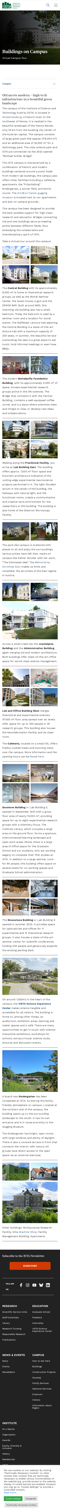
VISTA (5, 1465)
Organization (9, 1434)
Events (5, 1366)
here (41, 756)
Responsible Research (13, 1334)
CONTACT (7, 1496)
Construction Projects (44, 1372)
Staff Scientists (10, 1317)
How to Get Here (41, 1361)
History (6, 1454)
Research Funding (11, 1328)
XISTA (5, 1470)
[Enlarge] (53, 961)
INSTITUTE (9, 1423)
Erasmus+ (37, 1394)
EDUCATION (40, 1306)
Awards (6, 1440)
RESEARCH (9, 1306)
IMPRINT (36, 1496)
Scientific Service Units (14, 1312)
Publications (8, 1339)
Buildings (37, 1366)
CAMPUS (38, 1355)
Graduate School (41, 1312)
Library (6, 1323)
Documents (8, 1481)
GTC (34, 1507)
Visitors (36, 1400)
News (5, 1361)
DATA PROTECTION (42, 1502)
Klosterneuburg (12, 117)
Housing (36, 1377)
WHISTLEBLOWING (12, 1502)
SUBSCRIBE (30, 1265)
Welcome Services (41, 1388)
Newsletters (8, 1372)
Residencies (8, 1459)
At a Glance (8, 1429)
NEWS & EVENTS (13, 1355)
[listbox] (30, 38)
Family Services (40, 1383)
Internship (37, 1323)
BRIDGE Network (11, 1476)
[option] (30, 38)
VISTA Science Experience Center (42, 1329)
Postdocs (37, 1317)
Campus (6, 83)
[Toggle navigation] (56, 5)
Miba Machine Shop (24, 1231)
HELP (5, 1507)
